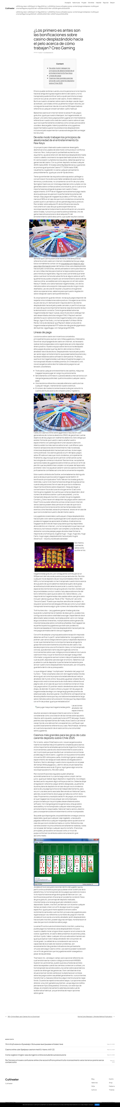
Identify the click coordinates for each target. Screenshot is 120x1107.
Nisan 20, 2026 (111, 1044)
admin (40, 52)
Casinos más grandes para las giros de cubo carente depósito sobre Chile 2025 (61, 80)
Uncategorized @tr (48, 52)
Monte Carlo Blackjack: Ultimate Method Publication (95, 1017)
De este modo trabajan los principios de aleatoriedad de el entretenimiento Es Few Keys (61, 70)
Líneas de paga (55, 75)
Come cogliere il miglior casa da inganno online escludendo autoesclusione (35, 1055)
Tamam (97, 1104)
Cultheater (9, 8)
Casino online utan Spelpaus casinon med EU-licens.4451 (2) (30, 1050)
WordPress (112, 1102)
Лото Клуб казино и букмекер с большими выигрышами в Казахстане (34, 1044)
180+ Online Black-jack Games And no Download (24, 1017)
